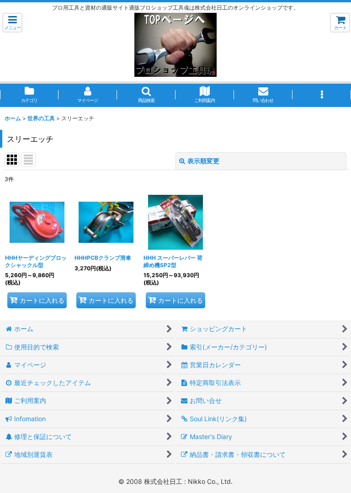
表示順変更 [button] (203, 161)
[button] (12, 22)
